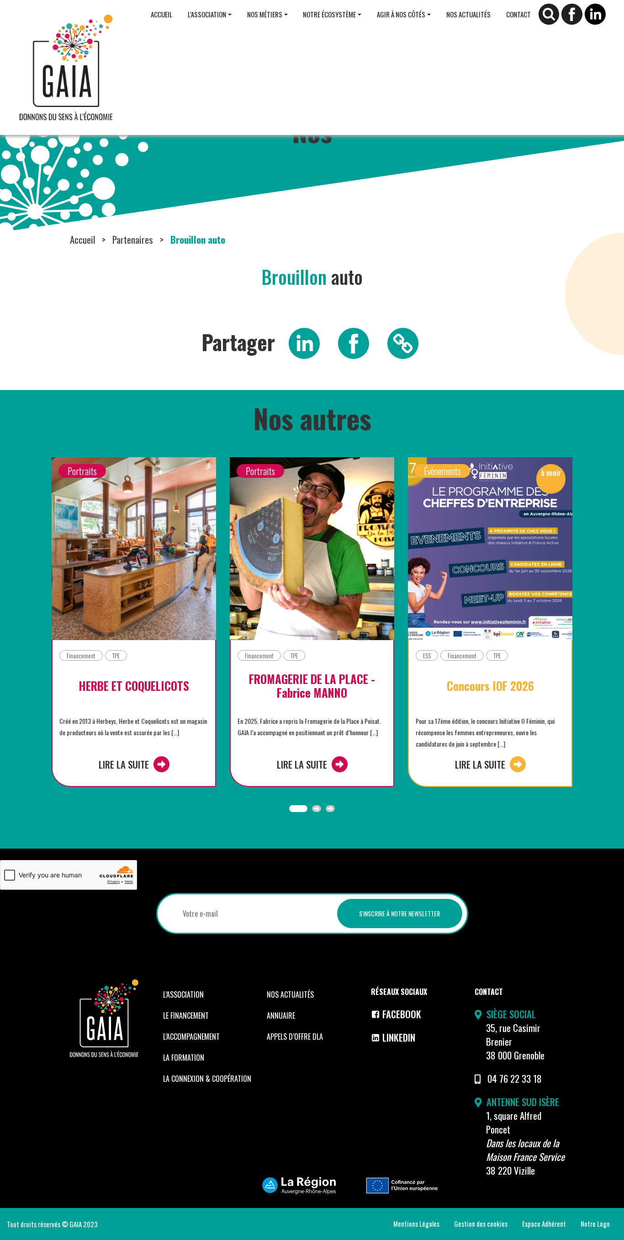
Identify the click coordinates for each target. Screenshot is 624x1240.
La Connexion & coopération (207, 1078)
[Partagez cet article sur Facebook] (353, 342)
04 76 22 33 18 (514, 1078)
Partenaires (132, 239)
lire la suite (124, 764)
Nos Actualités (468, 14)
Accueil (161, 14)
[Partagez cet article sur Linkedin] (304, 342)
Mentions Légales (416, 1224)
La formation (183, 1057)
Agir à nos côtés (401, 14)
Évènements (442, 471)
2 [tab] (316, 808)
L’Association (207, 14)
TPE (116, 655)
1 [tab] (298, 808)
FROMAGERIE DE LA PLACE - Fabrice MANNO (312, 686)
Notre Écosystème (329, 14)
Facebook (401, 1014)
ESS (427, 655)
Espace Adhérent (544, 1224)
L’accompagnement (191, 1036)
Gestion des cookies (481, 1224)
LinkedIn (398, 1037)
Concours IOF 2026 (490, 686)
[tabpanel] (134, 629)
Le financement (186, 1015)
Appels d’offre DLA (295, 1036)
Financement (81, 655)
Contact (518, 14)
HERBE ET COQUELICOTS (134, 686)
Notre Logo (595, 1224)
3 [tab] (330, 808)
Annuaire (281, 1015)
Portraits (82, 471)
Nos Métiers (264, 14)
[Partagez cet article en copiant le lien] (402, 342)
